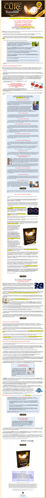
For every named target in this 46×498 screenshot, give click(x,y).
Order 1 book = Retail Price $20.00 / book (19, 473)
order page (28, 480)
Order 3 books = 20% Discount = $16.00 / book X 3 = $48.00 (22, 474)
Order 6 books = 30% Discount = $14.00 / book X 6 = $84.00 (22, 475)
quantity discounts (24, 393)
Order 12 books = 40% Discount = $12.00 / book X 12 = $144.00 (23, 476)
